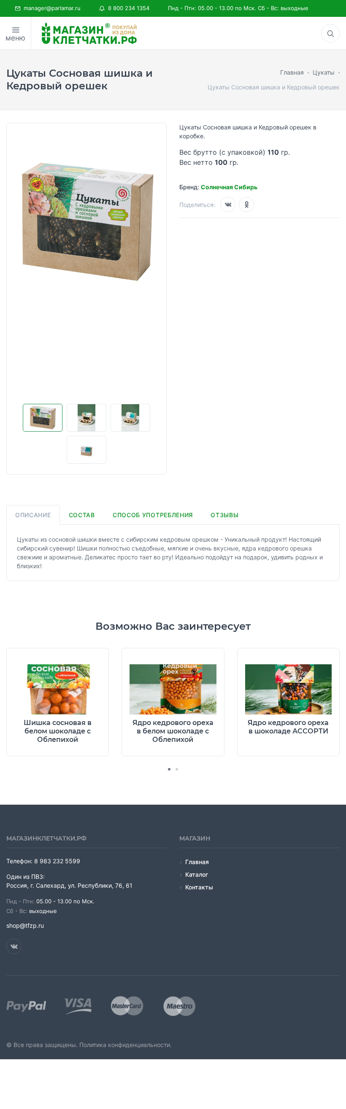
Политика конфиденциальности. (125, 1044)
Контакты (199, 887)
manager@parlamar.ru (50, 8)
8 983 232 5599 (57, 861)
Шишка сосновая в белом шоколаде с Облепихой (58, 731)
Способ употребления (153, 514)
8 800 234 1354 (127, 8)
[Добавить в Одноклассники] (246, 204)
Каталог (196, 874)
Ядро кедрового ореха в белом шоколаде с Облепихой (173, 731)
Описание (33, 514)
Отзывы (224, 514)
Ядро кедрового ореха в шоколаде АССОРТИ (288, 727)
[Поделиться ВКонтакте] (227, 204)
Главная (197, 861)
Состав (82, 514)
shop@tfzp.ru (25, 925)
